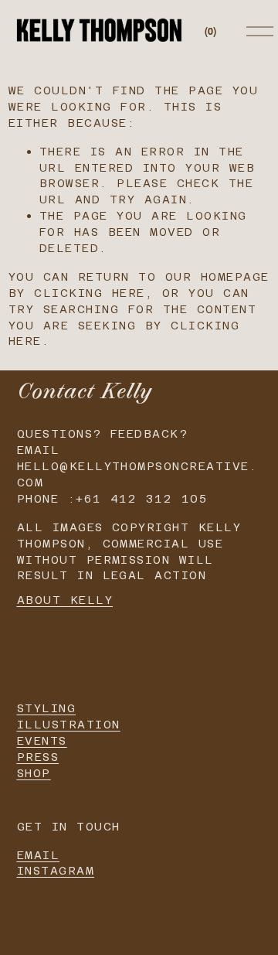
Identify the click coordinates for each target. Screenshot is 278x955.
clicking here (89, 292)
